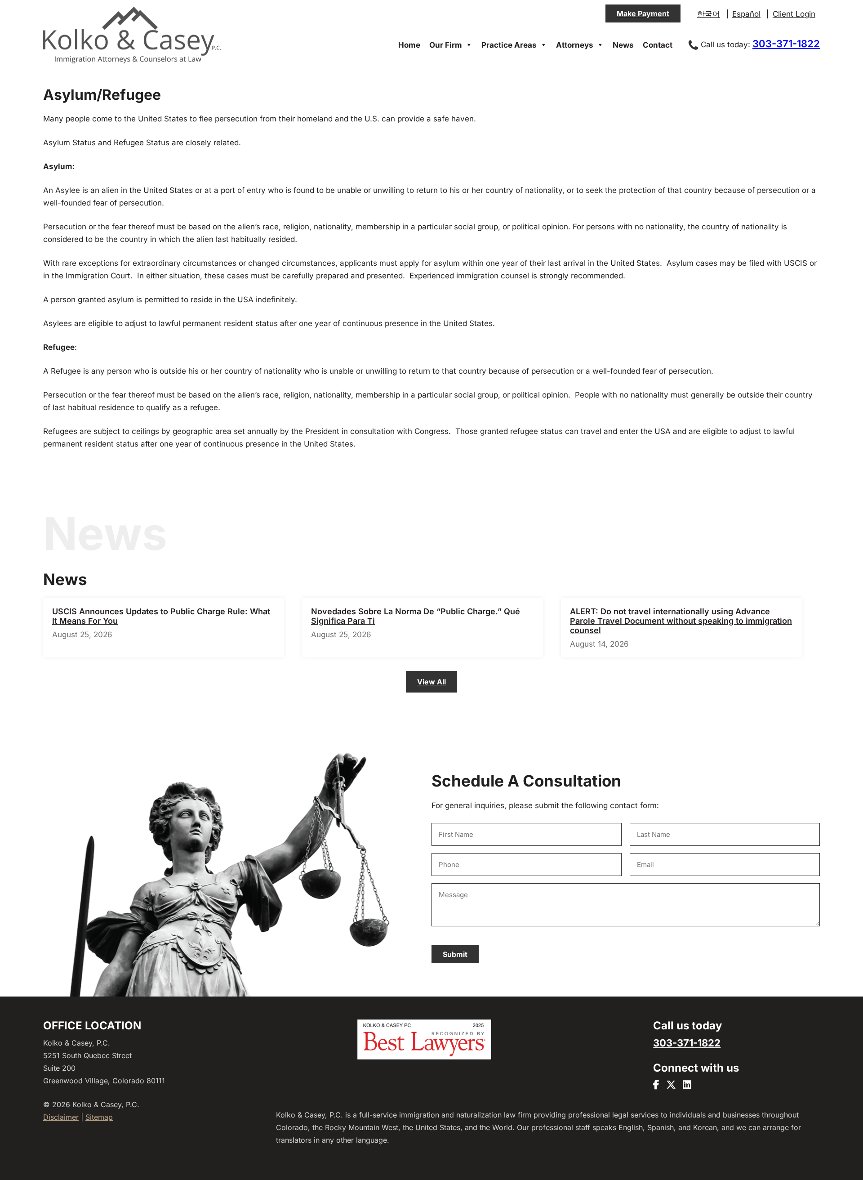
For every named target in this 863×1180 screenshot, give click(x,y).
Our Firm (445, 44)
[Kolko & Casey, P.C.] (132, 62)
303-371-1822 (786, 43)
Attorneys (574, 44)
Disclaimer (61, 1117)
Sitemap (99, 1117)
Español (746, 13)
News (623, 44)
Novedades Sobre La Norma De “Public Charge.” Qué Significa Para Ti (415, 616)
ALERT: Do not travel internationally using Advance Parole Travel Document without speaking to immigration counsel (681, 621)
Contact (657, 44)
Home (409, 44)
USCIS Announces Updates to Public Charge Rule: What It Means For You (161, 616)
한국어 (708, 13)
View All (431, 681)
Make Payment (643, 13)
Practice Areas (509, 44)
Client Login (794, 13)
